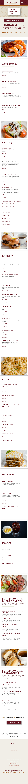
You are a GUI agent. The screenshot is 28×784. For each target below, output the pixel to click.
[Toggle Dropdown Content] (2, 2)
